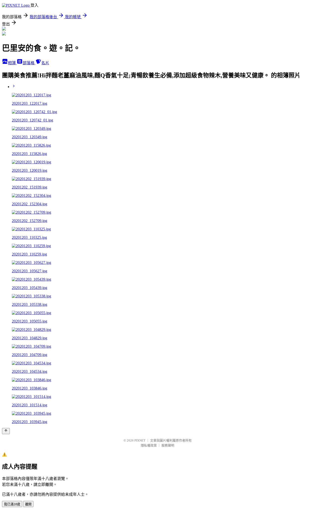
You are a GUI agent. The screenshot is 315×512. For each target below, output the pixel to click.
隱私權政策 (149, 445)
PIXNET (139, 440)
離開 (28, 504)
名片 (45, 63)
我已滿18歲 (12, 504)
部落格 (29, 63)
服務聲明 (167, 445)
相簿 (12, 63)
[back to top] (6, 431)
